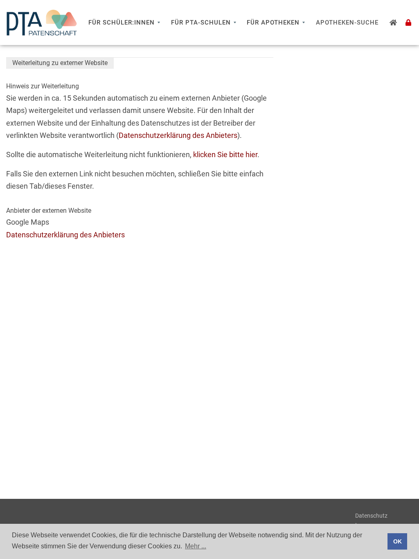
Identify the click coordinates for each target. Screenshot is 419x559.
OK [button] (397, 541)
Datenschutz (371, 515)
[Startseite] (393, 22)
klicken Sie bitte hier (225, 154)
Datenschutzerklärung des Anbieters (178, 135)
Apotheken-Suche (347, 22)
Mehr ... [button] (195, 546)
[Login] (408, 22)
